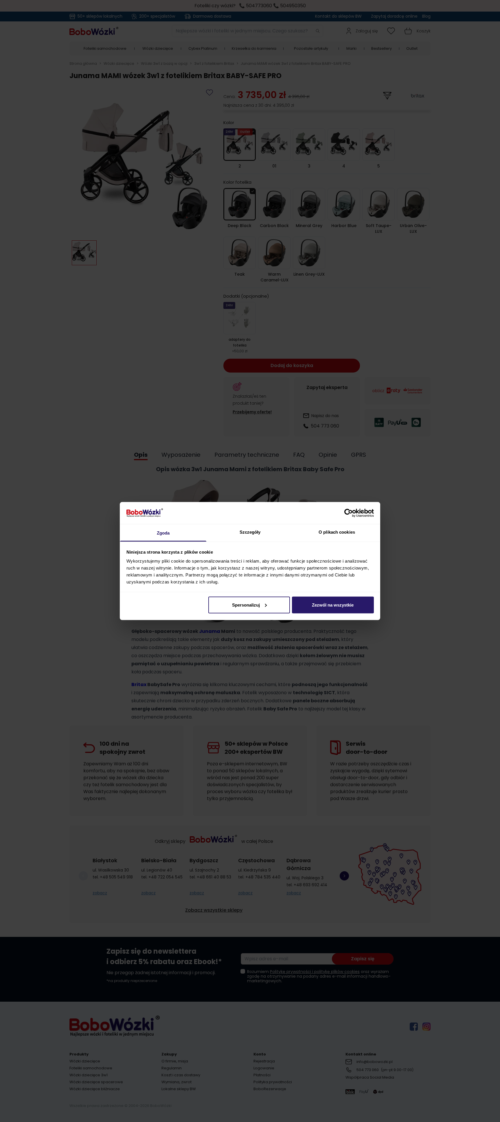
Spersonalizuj (246, 604)
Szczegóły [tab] (250, 532)
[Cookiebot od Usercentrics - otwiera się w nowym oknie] (348, 513)
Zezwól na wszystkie (333, 604)
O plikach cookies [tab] (337, 532)
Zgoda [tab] (163, 532)
